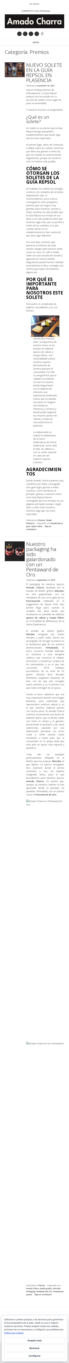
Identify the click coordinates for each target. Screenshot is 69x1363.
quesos (29, 1294)
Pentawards (52, 647)
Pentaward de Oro (44, 1291)
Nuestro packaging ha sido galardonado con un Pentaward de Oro (42, 559)
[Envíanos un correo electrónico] (19, 34)
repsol (33, 526)
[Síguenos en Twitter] (31, 34)
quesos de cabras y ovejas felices (45, 617)
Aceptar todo (34, 1340)
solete (39, 526)
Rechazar (34, 1348)
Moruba (30, 634)
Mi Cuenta (34, 4)
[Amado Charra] (34, 21)
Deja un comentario (43, 1294)
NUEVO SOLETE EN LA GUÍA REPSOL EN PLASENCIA (44, 72)
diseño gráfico (46, 1288)
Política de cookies (14, 1332)
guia (28, 526)
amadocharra (56, 523)
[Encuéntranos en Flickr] (36, 34)
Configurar (35, 1355)
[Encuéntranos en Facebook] (25, 34)
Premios (41, 520)
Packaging (30, 1291)
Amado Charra (32, 1288)
